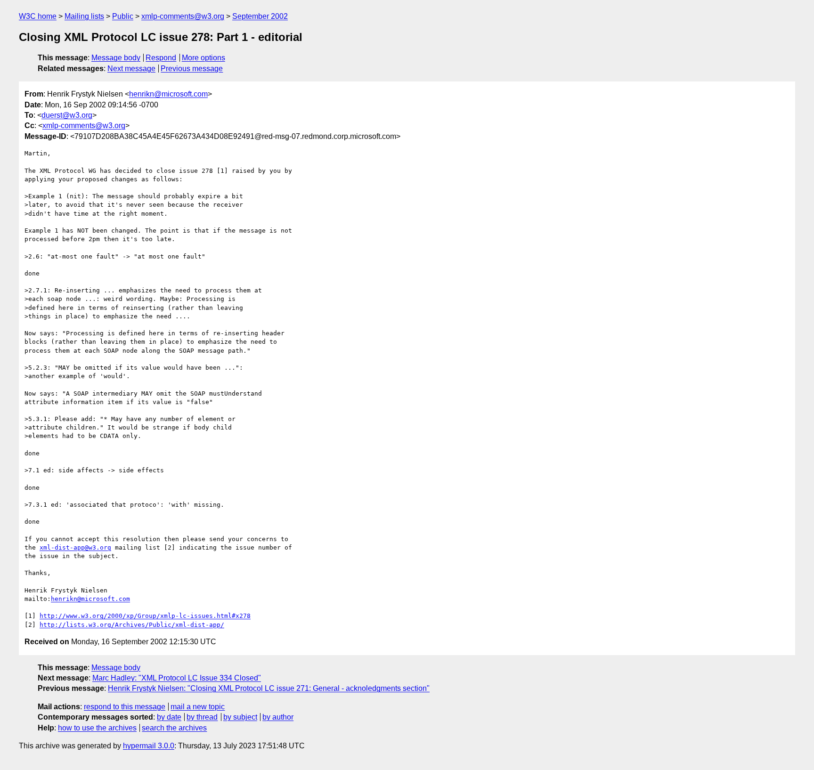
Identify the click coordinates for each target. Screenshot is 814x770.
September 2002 (260, 16)
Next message (131, 69)
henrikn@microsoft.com (168, 94)
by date (169, 717)
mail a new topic (198, 707)
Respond (161, 58)
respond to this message (124, 707)
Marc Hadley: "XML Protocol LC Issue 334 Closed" (176, 678)
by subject (240, 717)
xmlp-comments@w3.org (182, 16)
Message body (115, 58)
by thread (202, 717)
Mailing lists (84, 16)
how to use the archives (97, 728)
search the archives (174, 728)
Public (122, 16)
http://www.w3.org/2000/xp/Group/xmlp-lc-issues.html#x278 (145, 615)
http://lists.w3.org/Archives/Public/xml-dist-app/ (132, 624)
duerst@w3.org (66, 115)
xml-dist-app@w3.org (75, 547)
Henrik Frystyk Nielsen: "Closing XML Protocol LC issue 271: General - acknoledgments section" (269, 688)
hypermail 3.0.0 (148, 746)
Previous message (192, 69)
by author (277, 717)
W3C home (38, 16)
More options (203, 58)
